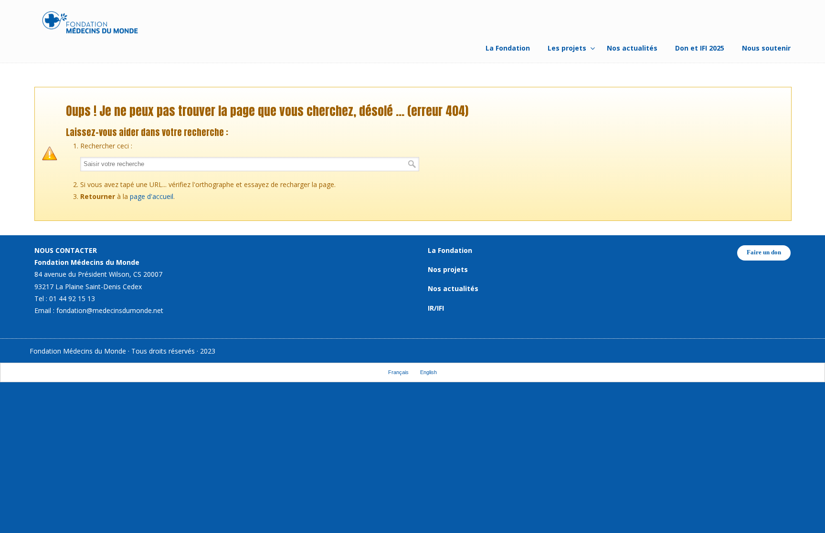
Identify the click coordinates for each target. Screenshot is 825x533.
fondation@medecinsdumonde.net (109, 310)
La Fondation (450, 250)
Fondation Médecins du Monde (90, 24)
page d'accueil (151, 196)
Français (398, 372)
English (428, 372)
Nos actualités (453, 288)
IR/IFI (436, 308)
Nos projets (448, 269)
